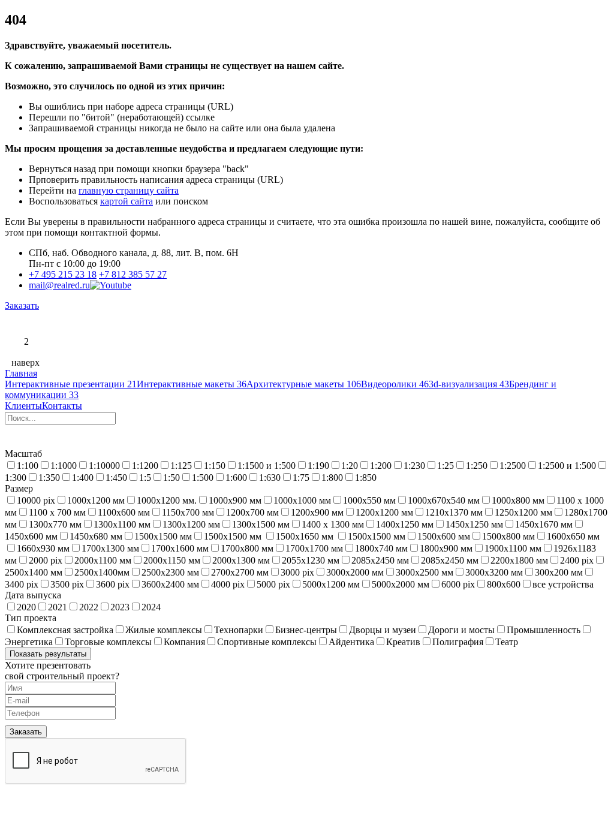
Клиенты (23, 406)
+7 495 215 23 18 (63, 274)
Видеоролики (395, 384)
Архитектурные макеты (303, 384)
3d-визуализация (469, 384)
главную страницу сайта (129, 190)
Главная (21, 373)
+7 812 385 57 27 (133, 274)
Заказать (22, 305)
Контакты (62, 406)
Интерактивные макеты (191, 384)
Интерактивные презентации (71, 384)
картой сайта (126, 201)
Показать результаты (48, 653)
